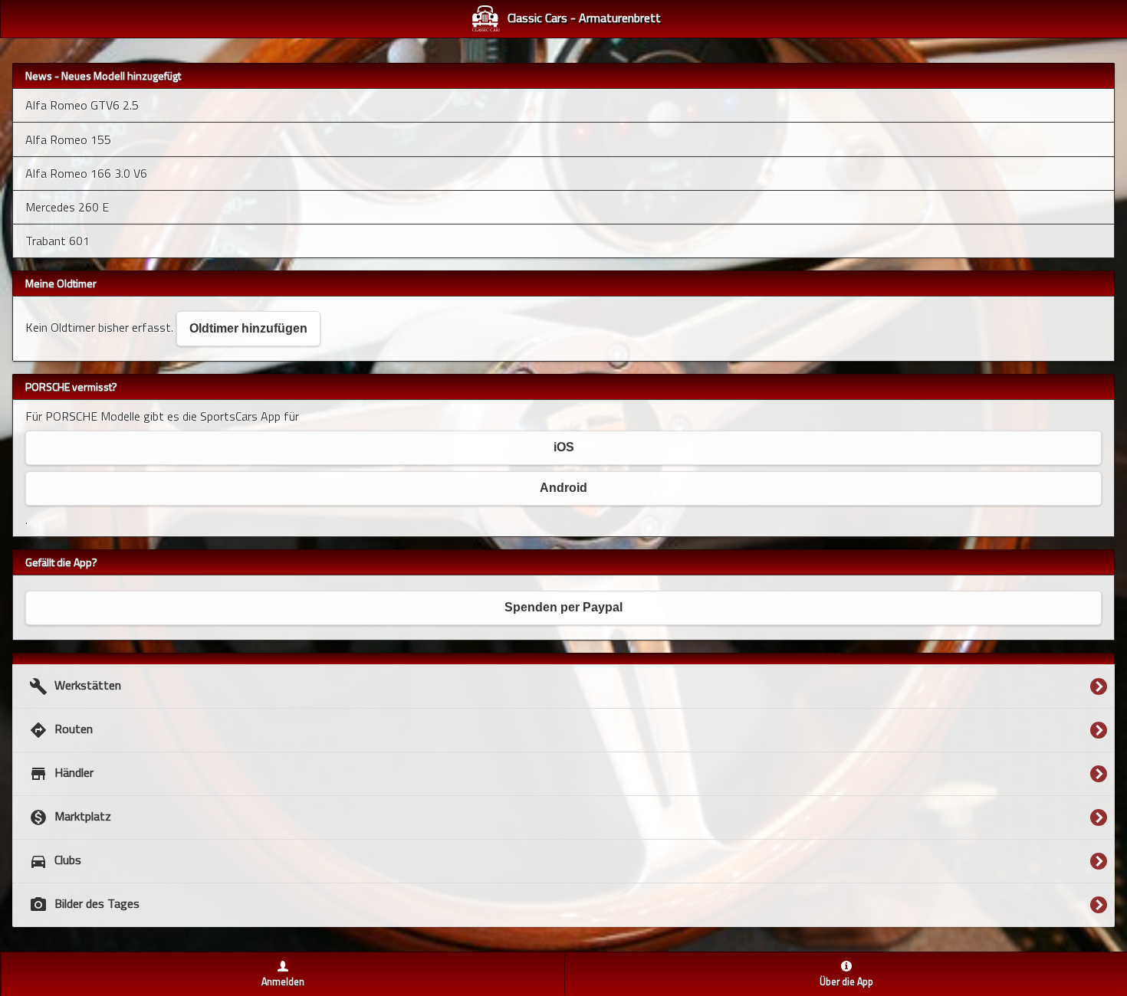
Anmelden (282, 982)
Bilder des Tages (84, 904)
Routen (61, 729)
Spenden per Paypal (563, 607)
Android (563, 487)
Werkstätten (75, 686)
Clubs (55, 860)
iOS (564, 447)
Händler (61, 773)
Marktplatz (70, 817)
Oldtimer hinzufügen (248, 328)
